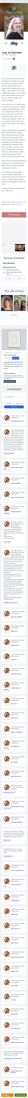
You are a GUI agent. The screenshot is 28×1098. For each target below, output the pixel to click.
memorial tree (20, 202)
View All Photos (14, 315)
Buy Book (15, 358)
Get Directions (8, 278)
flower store (19, 204)
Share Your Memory (10, 381)
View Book (7, 358)
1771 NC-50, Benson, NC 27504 (14, 275)
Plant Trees (19, 278)
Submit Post (14, 407)
